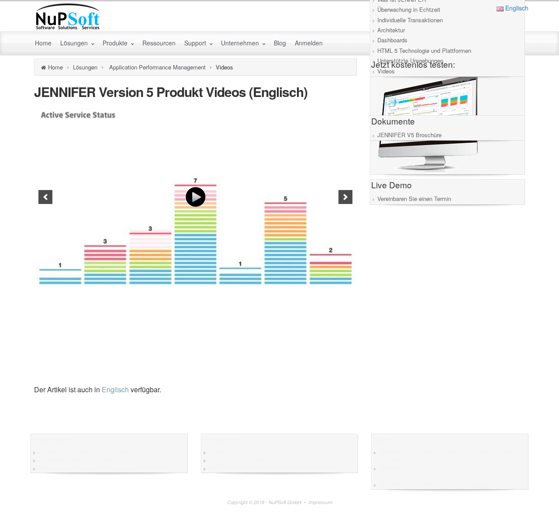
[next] (345, 197)
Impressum (320, 502)
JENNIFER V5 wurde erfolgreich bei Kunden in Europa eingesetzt (447, 456)
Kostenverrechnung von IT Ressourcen (87, 468)
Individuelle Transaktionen (410, 20)
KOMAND (220, 468)
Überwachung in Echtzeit (408, 9)
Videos (386, 71)
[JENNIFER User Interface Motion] (195, 197)
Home (55, 67)
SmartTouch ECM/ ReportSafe (246, 460)
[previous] (45, 197)
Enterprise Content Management (79, 460)
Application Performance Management (157, 67)
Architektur (391, 30)
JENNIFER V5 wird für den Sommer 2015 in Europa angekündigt (444, 472)
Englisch (516, 7)
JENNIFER (222, 452)
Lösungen (85, 67)
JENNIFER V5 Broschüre (409, 135)
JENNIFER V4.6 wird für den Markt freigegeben (438, 484)
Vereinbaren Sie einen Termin (414, 198)
